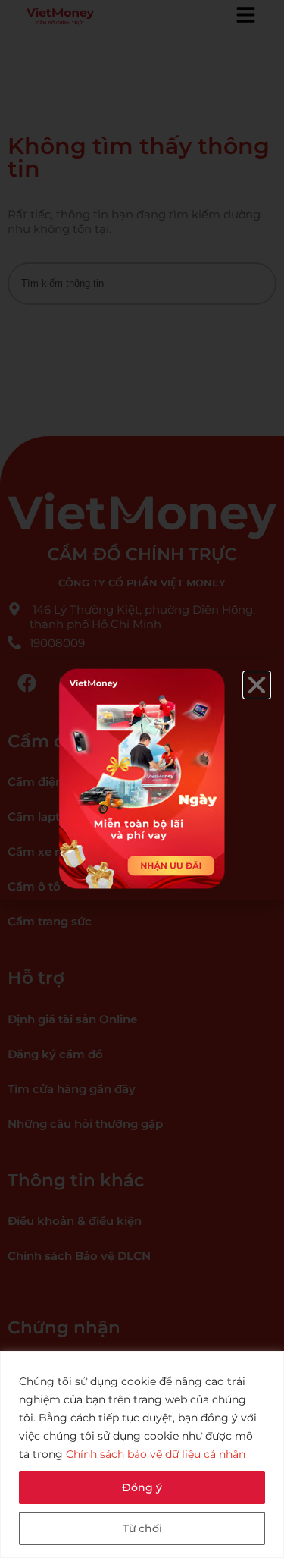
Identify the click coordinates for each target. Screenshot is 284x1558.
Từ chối (142, 1528)
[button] (257, 685)
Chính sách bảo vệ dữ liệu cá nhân (155, 1454)
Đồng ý (142, 1487)
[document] (142, 779)
